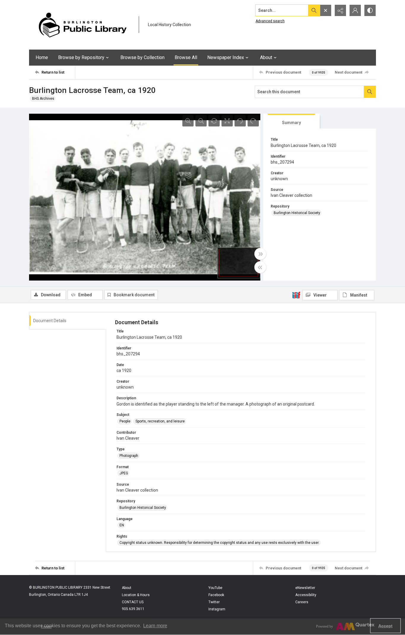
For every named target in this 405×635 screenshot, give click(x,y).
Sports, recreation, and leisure (160, 421)
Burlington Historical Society (297, 213)
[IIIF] (296, 295)
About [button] (266, 57)
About (126, 588)
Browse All (186, 57)
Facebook (216, 595)
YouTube (215, 588)
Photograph (128, 456)
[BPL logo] (82, 25)
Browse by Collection (142, 57)
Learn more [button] (155, 625)
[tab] (291, 121)
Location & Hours (136, 595)
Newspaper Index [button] (225, 57)
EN (121, 525)
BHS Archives (43, 98)
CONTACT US (132, 602)
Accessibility (305, 595)
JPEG (123, 473)
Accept (385, 625)
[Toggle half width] (260, 267)
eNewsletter (305, 588)
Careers (301, 602)
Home (42, 57)
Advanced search (270, 21)
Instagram (216, 609)
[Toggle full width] (260, 254)
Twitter (214, 602)
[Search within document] (370, 92)
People (124, 421)
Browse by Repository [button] (81, 57)
